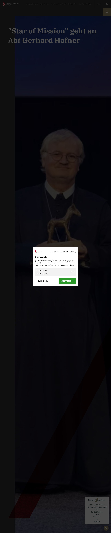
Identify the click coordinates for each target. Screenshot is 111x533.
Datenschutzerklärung (68, 251)
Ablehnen (41, 281)
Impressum (54, 251)
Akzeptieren (66, 281)
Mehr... (71, 272)
